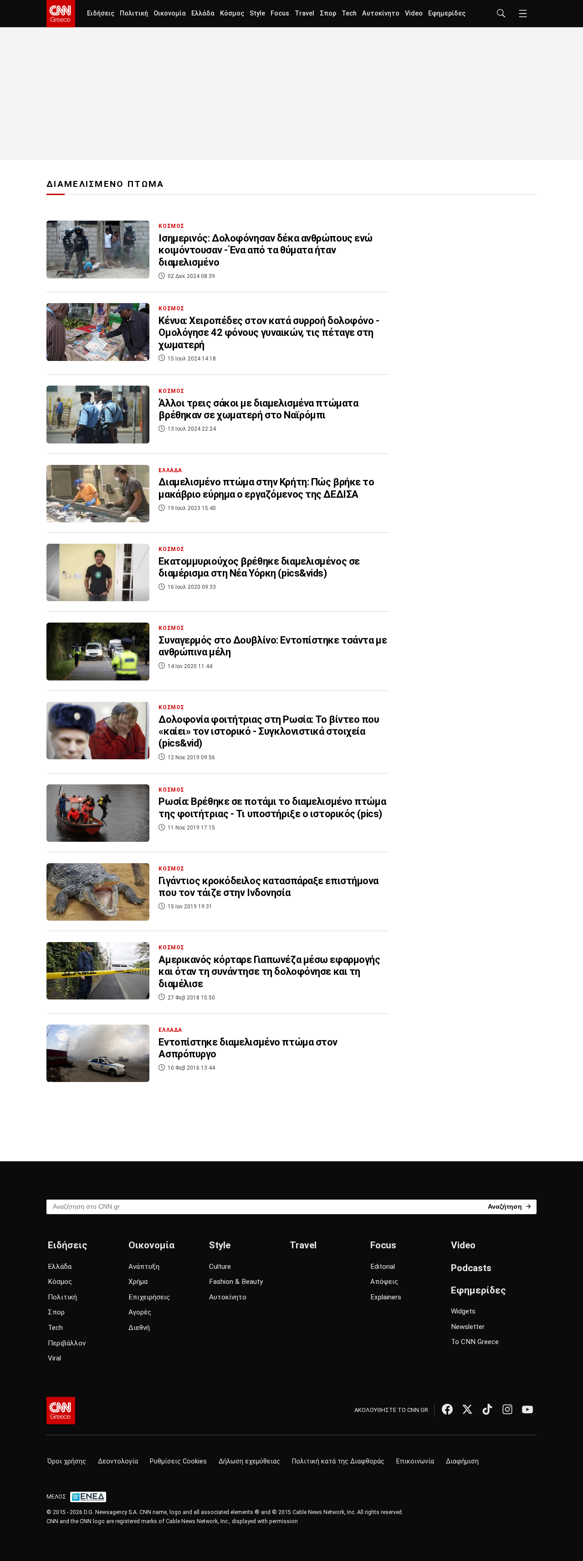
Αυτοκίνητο (380, 13)
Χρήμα (138, 1282)
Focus (280, 13)
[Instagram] (507, 1409)
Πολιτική (134, 13)
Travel (304, 13)
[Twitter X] (467, 1409)
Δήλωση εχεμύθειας (249, 1461)
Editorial (382, 1266)
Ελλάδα (203, 13)
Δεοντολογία (118, 1461)
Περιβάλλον (67, 1343)
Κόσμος (232, 13)
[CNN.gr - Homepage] (60, 13)
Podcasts (471, 1267)
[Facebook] (447, 1409)
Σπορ (328, 13)
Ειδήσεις (100, 13)
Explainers (385, 1297)
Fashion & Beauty (236, 1282)
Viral (54, 1358)
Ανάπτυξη (143, 1266)
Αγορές (139, 1312)
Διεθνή (139, 1328)
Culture (220, 1266)
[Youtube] (527, 1409)
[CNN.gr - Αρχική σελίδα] (60, 1410)
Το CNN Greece (475, 1342)
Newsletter (468, 1327)
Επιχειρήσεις (149, 1297)
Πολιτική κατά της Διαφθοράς (338, 1461)
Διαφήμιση (462, 1461)
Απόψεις (384, 1282)
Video (414, 13)
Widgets (463, 1311)
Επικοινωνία (415, 1461)
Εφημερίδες (446, 13)
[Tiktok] (487, 1409)
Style (257, 13)
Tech (349, 13)
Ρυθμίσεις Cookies (178, 1461)
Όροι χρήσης (66, 1461)
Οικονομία (169, 13)
